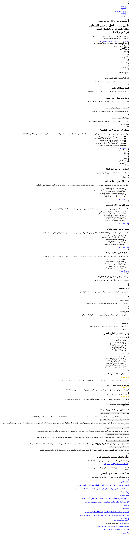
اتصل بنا (123, 13)
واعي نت (122, 523)
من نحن (123, 9)
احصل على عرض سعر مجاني (119, 41)
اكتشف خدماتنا (104, 41)
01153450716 (109, 529)
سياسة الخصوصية (120, 11)
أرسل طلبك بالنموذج (108, 464)
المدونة (124, 14)
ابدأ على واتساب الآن (121, 464)
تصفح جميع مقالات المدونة (120, 520)
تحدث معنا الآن (123, 148)
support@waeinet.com (121, 529)
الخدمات (123, 8)
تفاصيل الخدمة (124, 199)
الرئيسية (123, 6)
